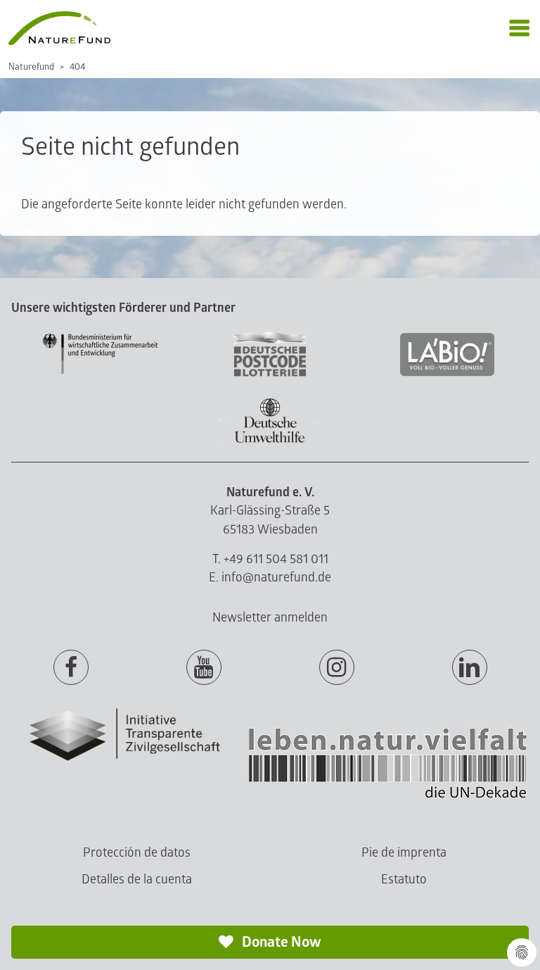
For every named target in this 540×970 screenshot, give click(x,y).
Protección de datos (137, 852)
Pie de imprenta (403, 852)
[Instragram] (336, 668)
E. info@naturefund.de (270, 577)
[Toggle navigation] (519, 28)
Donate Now (280, 942)
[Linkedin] (469, 668)
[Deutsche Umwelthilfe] (270, 440)
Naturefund (31, 67)
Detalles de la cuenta (137, 879)
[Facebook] (71, 668)
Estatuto (404, 879)
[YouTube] (203, 668)
